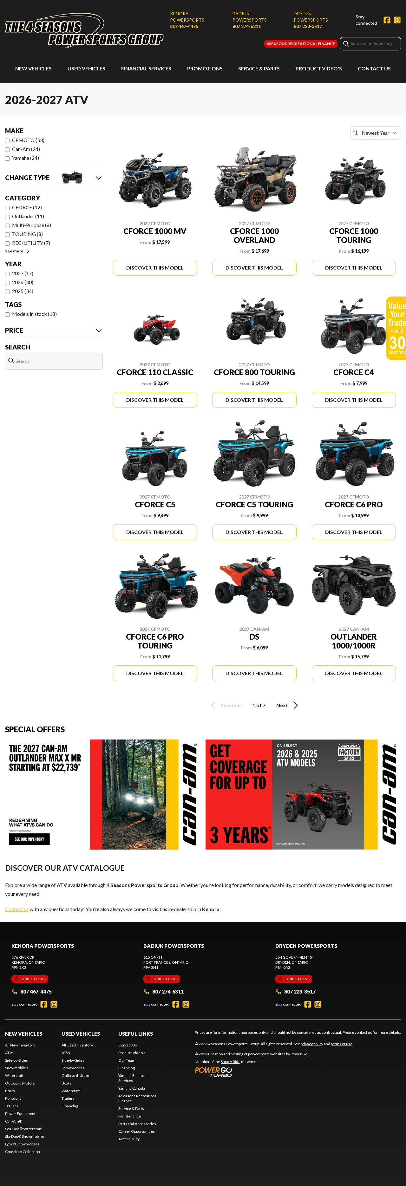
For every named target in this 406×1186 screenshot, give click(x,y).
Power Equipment (20, 1113)
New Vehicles (33, 68)
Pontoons (13, 1098)
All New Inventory (20, 1045)
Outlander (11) (28, 216)
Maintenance (129, 1116)
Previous (231, 705)
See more (14, 251)
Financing (70, 1106)
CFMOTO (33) (28, 140)
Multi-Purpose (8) (31, 225)
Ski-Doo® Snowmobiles (25, 1136)
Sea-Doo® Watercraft (23, 1128)
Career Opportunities (136, 1131)
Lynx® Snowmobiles (22, 1144)
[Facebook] (387, 20)
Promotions (205, 68)
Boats (10, 1090)
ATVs (9, 1052)
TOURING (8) (27, 234)
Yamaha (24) (25, 158)
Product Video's (319, 68)
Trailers (11, 1106)
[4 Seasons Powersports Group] (84, 30)
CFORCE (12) (27, 207)
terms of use (341, 1043)
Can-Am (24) (26, 149)
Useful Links (135, 1034)
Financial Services (146, 68)
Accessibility (129, 1139)
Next (282, 705)
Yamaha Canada (131, 1088)
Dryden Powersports (311, 17)
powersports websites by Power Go (277, 1054)
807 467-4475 (184, 26)
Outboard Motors (20, 1083)
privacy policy (312, 1043)
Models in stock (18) (34, 314)
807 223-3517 (308, 26)
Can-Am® (13, 1121)
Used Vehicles (86, 68)
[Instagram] (397, 20)
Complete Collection (22, 1151)
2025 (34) (22, 291)
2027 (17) (22, 273)
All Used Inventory (77, 1045)
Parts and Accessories (137, 1123)
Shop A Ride (230, 1061)
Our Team (126, 1060)
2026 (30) (22, 282)
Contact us (17, 909)
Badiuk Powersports (249, 17)
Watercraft (14, 1075)
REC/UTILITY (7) (31, 243)
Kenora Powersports (187, 17)
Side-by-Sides (16, 1060)
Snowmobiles (16, 1067)
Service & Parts (259, 68)
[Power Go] (251, 1072)
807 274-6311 (246, 26)
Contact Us (374, 68)
